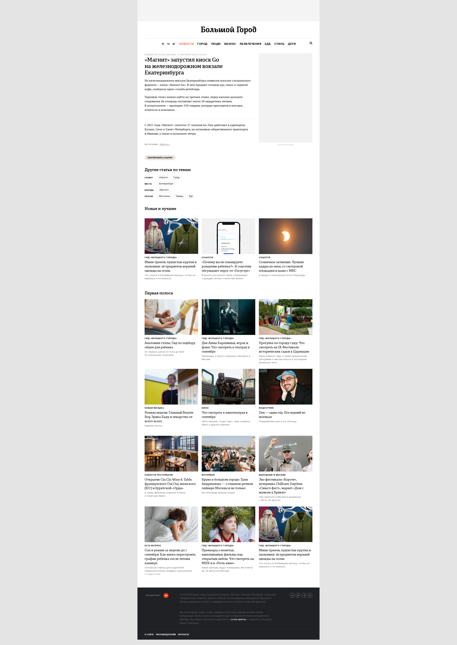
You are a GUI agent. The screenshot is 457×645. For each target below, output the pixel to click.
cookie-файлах (238, 619)
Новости (151, 54)
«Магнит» (164, 144)
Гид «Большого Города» (161, 257)
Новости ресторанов (159, 475)
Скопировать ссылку (160, 157)
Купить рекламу (285, 145)
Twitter (300, 595)
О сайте (149, 634)
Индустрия (266, 408)
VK (294, 595)
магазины (164, 196)
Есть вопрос (153, 545)
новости (163, 177)
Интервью (208, 475)
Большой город (153, 596)
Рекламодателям (166, 634)
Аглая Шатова (167, 55)
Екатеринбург (166, 183)
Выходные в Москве (272, 475)
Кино (205, 408)
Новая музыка (154, 408)
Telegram (306, 595)
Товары (179, 196)
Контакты (183, 634)
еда (191, 196)
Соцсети (207, 257)
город (176, 177)
